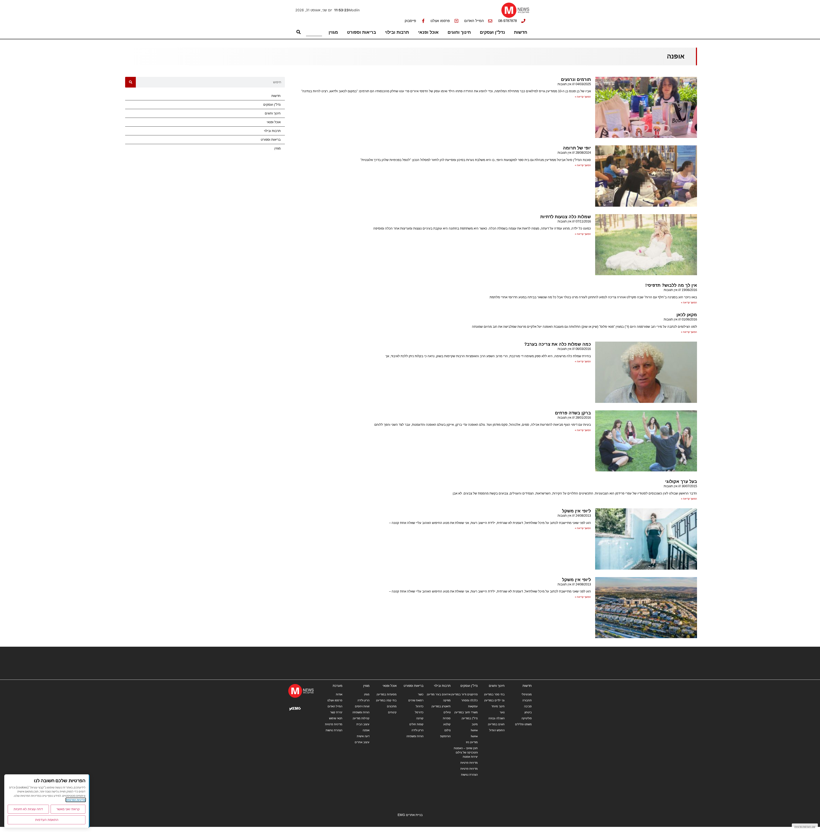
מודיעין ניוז (472, 742)
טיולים (447, 712)
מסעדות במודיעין (387, 694)
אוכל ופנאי (428, 32)
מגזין (333, 32)
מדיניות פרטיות (469, 762)
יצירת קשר (336, 712)
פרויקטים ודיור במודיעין (464, 694)
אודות (339, 694)
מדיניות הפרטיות (75, 800)
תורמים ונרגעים (576, 79)
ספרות (447, 718)
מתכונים (392, 706)
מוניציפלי (526, 694)
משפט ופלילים (523, 724)
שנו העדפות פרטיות (804, 826)
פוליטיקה (526, 718)
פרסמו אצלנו (334, 700)
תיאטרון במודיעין (441, 706)
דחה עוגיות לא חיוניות (28, 809)
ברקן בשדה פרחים (573, 413)
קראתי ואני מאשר (68, 809)
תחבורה (527, 700)
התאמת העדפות (46, 820)
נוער (502, 712)
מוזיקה (447, 700)
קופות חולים (416, 724)
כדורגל (419, 706)
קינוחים (392, 712)
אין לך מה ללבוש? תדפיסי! (671, 285)
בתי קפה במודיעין (386, 700)
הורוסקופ (445, 736)
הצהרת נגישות (469, 774)
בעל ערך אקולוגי (681, 481)
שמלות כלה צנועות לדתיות (565, 216)
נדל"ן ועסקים (492, 32)
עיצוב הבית (362, 724)
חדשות (520, 32)
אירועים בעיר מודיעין (439, 694)
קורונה (419, 718)
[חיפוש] (130, 82)
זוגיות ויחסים (362, 706)
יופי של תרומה (577, 148)
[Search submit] (298, 32)
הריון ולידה (417, 730)
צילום (447, 730)
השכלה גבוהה (496, 718)
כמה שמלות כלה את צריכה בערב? (557, 344)
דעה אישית (363, 736)
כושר (420, 694)
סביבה (528, 706)
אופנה (366, 730)
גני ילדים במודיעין (494, 700)
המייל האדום (335, 706)
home (474, 730)
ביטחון (528, 712)
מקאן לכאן (686, 314)
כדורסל (419, 712)
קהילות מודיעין (361, 718)
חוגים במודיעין (496, 724)
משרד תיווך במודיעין (466, 712)
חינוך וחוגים (459, 32)
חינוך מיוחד (498, 706)
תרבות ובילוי (397, 32)
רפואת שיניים (415, 700)
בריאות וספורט (361, 32)
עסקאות (473, 706)
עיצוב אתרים (362, 742)
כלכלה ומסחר (469, 700)
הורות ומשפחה (414, 736)
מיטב (475, 724)
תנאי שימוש (335, 718)
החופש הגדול (497, 730)
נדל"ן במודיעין (470, 718)
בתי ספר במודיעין (494, 694)
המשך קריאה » (583, 96)
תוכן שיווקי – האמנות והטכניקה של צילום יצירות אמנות (466, 752)
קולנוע (447, 724)
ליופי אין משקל (576, 511)
